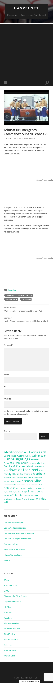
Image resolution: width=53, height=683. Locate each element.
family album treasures (18, 473)
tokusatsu (12, 290)
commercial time (37, 463)
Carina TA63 (9, 463)
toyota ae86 (9, 495)
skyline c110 (32, 488)
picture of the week (32, 485)
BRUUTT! (8, 591)
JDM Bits (8, 612)
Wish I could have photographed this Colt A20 (23, 309)
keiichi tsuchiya (17, 477)
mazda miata (38, 477)
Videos (7, 560)
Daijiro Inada (39, 467)
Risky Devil (9, 645)
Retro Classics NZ (11, 639)
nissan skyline (32, 480)
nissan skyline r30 (10, 485)
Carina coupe (10, 456)
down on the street (23, 469)
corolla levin (26, 466)
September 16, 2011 (12, 139)
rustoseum (9, 487)
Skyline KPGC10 (18, 492)
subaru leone (12, 299)
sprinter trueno (33, 491)
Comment (8, 345)
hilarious (39, 473)
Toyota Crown (21, 499)
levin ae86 (28, 477)
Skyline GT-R (8, 492)
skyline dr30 (42, 488)
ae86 (26, 452)
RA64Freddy (9, 634)
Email (7, 386)
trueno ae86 (33, 499)
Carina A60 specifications (15, 527)
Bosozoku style (10, 585)
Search (7, 431)
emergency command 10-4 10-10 (19, 295)
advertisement (13, 452)
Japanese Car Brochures (14, 549)
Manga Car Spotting (12, 555)
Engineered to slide (12, 601)
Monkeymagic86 (11, 623)
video (42, 498)
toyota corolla (9, 499)
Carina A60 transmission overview (19, 533)
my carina (7, 481)
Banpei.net (26, 8)
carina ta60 (35, 460)
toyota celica (35, 495)
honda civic (7, 477)
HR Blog (7, 607)
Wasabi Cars (9, 655)
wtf (6, 502)
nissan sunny (21, 485)
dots (6, 470)
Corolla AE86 (11, 466)
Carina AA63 (37, 451)
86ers (6, 580)
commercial (22, 462)
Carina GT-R (23, 455)
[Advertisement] (26, 51)
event (41, 470)
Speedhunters (10, 650)
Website (7, 399)
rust (40, 485)
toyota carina (22, 494)
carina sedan (39, 455)
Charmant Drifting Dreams (15, 596)
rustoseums (21, 488)
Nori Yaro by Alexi (12, 628)
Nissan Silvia (16, 481)
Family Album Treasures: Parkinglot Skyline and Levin (26, 319)
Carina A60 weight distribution (17, 538)
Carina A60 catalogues (14, 522)
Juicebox (8, 618)
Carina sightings (17, 458)
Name (7, 374)
